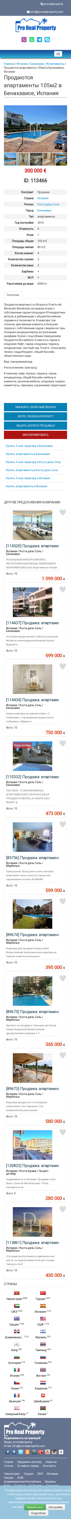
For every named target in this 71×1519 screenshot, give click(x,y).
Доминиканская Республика (22, 1481)
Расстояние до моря (20, 283)
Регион (29, 204)
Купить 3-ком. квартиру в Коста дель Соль (33, 462)
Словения (41, 1362)
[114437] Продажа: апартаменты (36, 623)
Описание (13, 294)
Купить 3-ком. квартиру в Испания (28, 478)
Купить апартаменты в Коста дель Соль (32, 470)
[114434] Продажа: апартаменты (36, 699)
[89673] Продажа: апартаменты (35, 1088)
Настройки (56, 1507)
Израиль (41, 1337)
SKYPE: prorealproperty (35, 416)
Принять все (35, 1507)
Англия (41, 1375)
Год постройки (24, 222)
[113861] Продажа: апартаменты (36, 1242)
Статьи (8, 1465)
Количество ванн (22, 265)
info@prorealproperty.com (46, 11)
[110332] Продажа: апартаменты (36, 776)
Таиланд (41, 1350)
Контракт (27, 192)
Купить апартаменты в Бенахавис (28, 454)
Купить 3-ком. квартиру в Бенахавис (29, 445)
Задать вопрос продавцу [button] (35, 425)
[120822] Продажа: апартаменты (36, 1165)
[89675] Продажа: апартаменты (35, 1011)
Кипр (14, 1350)
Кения (42, 1414)
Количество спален (21, 259)
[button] (63, 109)
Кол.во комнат (24, 253)
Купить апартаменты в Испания (26, 486)
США (40, 1324)
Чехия (15, 1388)
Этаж (30, 234)
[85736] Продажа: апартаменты (35, 857)
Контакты (49, 1465)
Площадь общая (23, 241)
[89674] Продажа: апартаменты (35, 934)
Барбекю (28, 271)
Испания (40, 1311)
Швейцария (41, 1401)
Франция (15, 1401)
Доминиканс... (14, 1337)
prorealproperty (53, 4)
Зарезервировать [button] (35, 434)
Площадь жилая (23, 247)
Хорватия (41, 1388)
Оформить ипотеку (29, 1461)
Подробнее (38, 1513)
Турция (40, 1298)
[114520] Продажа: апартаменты (36, 546)
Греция (14, 1324)
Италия (15, 1375)
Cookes (8, 1461)
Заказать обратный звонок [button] (35, 407)
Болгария (14, 1362)
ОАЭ (14, 1311)
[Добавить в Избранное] (63, 512)
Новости (51, 1461)
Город (30, 210)
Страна (29, 198)
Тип (31, 216)
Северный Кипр (15, 1414)
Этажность (26, 228)
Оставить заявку (28, 1465)
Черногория (14, 1298)
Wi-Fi (31, 277)
